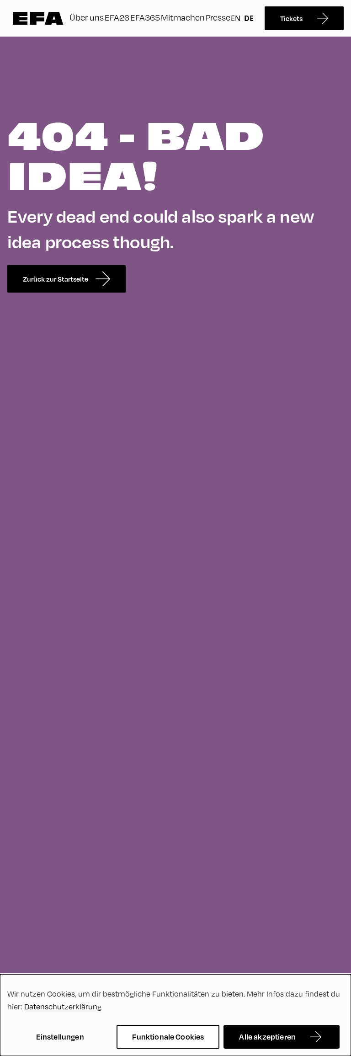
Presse (218, 17)
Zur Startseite (38, 18)
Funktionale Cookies (168, 1036)
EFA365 (145, 17)
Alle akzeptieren (267, 1036)
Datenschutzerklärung (62, 1006)
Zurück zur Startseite (55, 279)
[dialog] (175, 1015)
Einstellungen (60, 1036)
